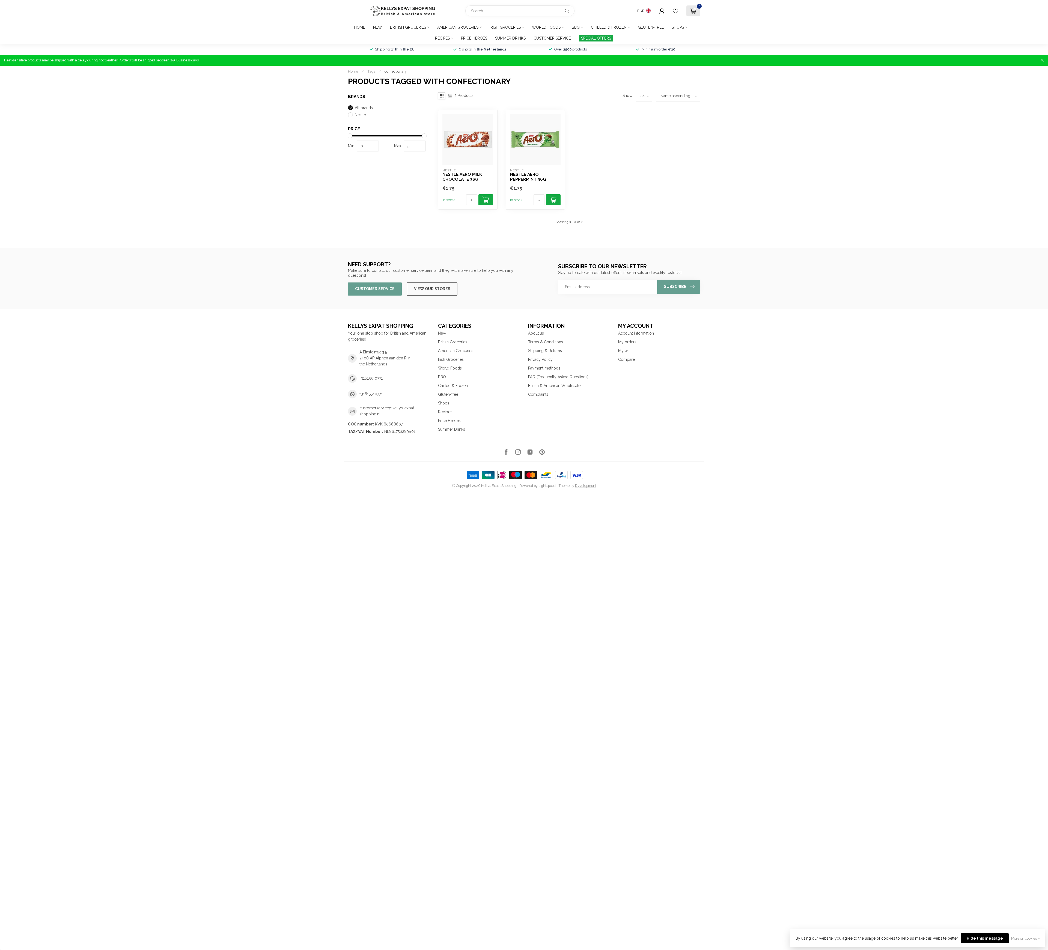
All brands (364, 108)
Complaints (538, 394)
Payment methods (544, 368)
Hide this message (985, 938)
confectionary (396, 71)
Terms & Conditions (545, 342)
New (377, 27)
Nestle (360, 115)
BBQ (576, 27)
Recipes (442, 38)
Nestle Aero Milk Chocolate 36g (462, 177)
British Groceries (408, 27)
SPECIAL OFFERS (596, 38)
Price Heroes (474, 38)
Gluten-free (651, 27)
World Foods (546, 27)
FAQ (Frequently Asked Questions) (558, 377)
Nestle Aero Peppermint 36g (528, 177)
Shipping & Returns (545, 351)
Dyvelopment (585, 486)
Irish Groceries (505, 27)
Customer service (552, 38)
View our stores (432, 289)
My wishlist (628, 351)
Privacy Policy (540, 359)
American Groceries (457, 27)
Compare (626, 359)
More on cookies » (1025, 938)
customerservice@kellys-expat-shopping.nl (387, 411)
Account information (636, 333)
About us (536, 333)
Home (359, 27)
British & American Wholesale (554, 385)
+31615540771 (371, 378)
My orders (627, 342)
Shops (678, 27)
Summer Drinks (510, 38)
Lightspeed (547, 486)
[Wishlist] (675, 10)
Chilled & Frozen (609, 27)
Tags (371, 71)
